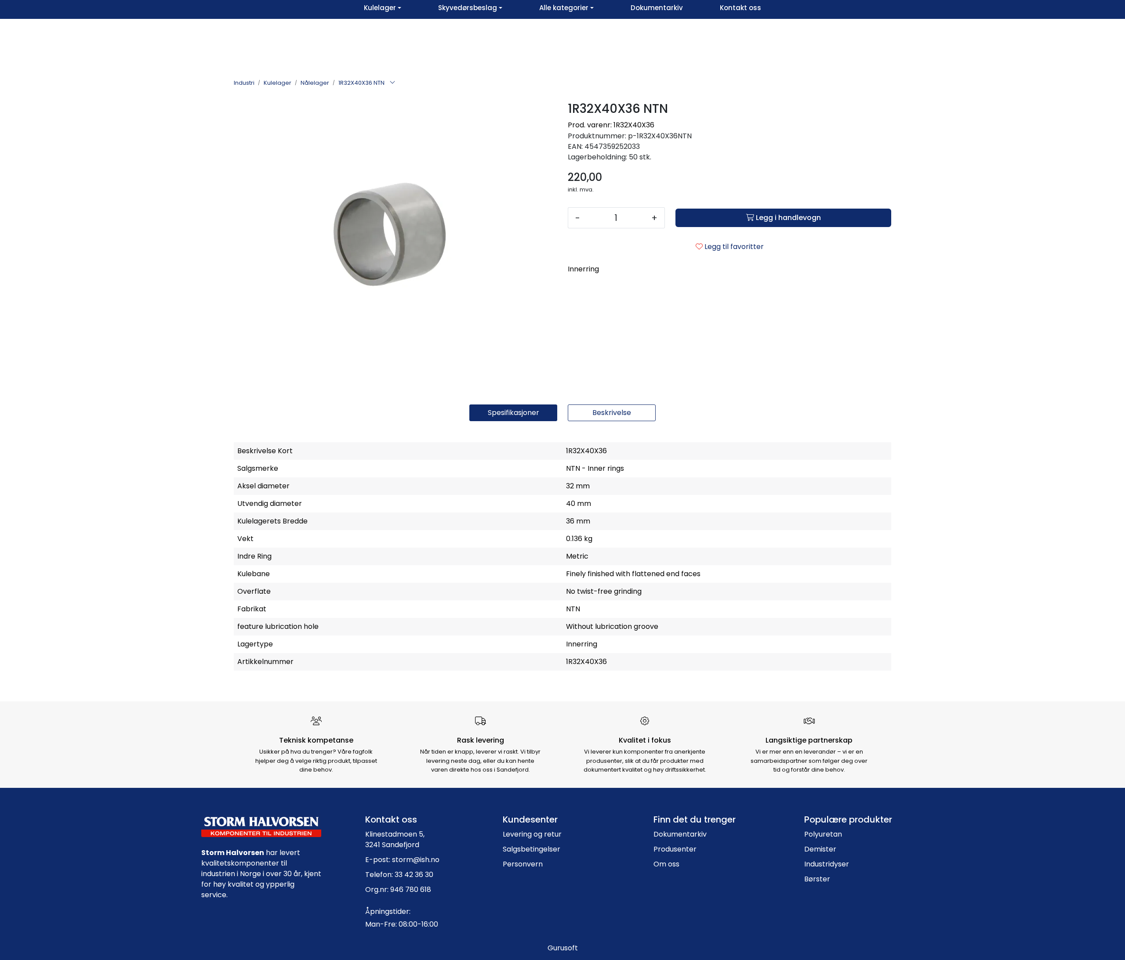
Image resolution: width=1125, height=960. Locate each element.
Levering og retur (532, 834)
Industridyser (826, 864)
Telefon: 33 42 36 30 (399, 875)
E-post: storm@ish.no (402, 860)
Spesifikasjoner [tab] (513, 413)
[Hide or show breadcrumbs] (392, 83)
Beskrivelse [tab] (611, 413)
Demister (820, 849)
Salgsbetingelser (531, 849)
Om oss (666, 864)
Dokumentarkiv (680, 834)
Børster (817, 879)
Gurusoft (563, 948)
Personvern (523, 864)
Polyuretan (823, 834)
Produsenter (675, 849)
